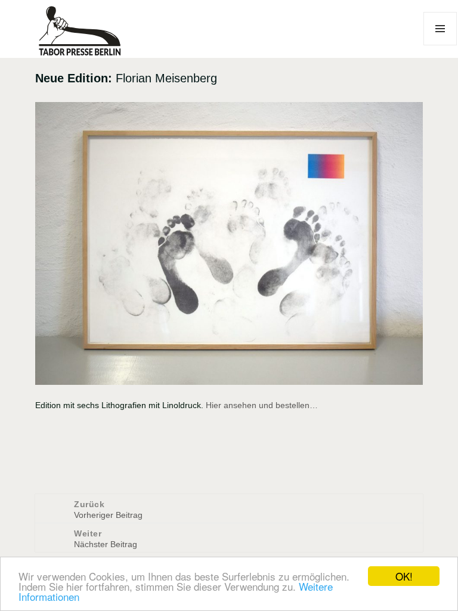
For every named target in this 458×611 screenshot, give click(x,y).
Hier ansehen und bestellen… (262, 405)
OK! (404, 576)
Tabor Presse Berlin (75, 52)
